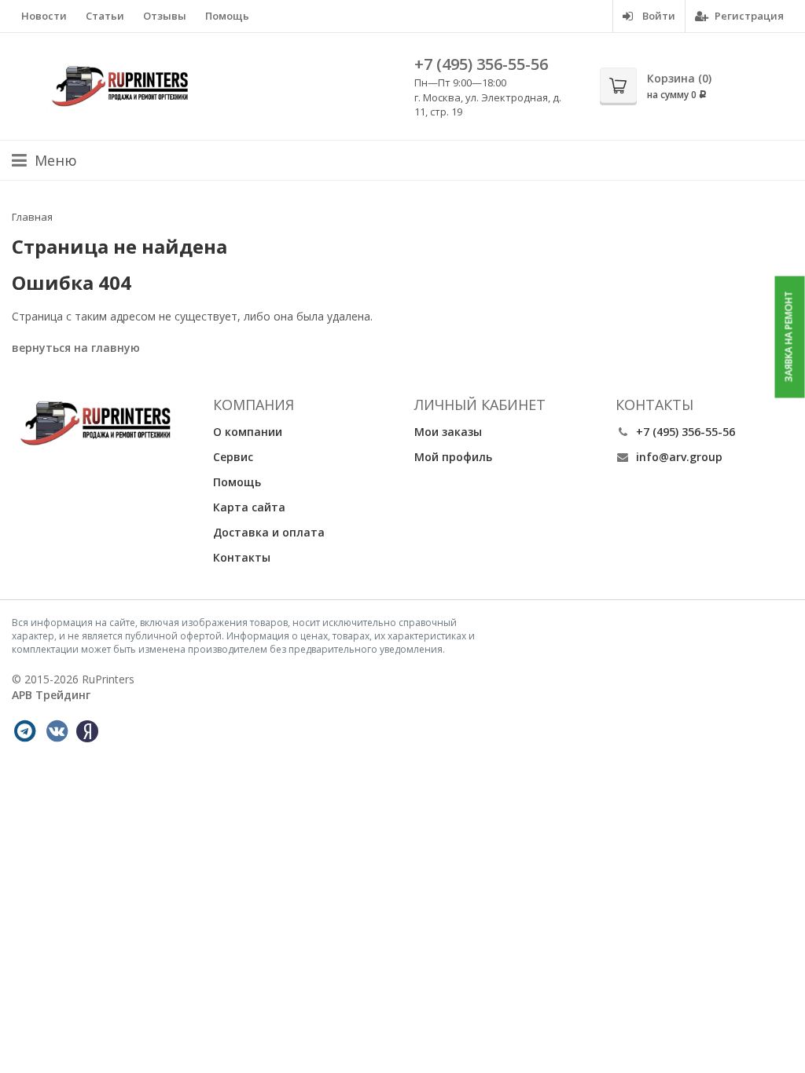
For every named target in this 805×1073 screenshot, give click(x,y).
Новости (44, 16)
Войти (657, 16)
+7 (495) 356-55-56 (481, 64)
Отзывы (164, 16)
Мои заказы (448, 431)
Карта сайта (249, 507)
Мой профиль (453, 456)
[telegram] (24, 731)
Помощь (227, 16)
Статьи (105, 16)
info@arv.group (679, 456)
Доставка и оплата (269, 532)
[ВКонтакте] (56, 731)
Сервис (233, 456)
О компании (247, 431)
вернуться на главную (76, 347)
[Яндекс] (87, 731)
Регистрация (748, 16)
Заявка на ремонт (789, 337)
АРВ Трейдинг (51, 694)
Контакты (241, 557)
